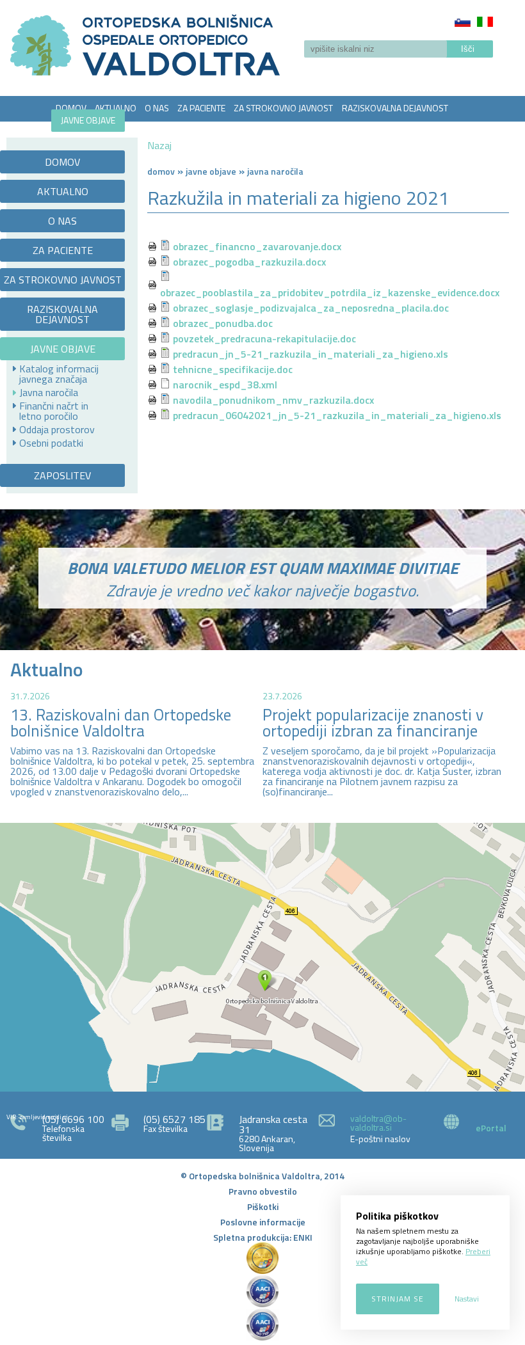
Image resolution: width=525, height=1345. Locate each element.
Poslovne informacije (262, 1222)
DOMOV (71, 108)
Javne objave (211, 171)
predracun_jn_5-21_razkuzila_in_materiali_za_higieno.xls (310, 354)
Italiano (485, 22)
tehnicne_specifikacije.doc (233, 369)
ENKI (302, 1237)
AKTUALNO (115, 108)
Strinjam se (397, 1299)
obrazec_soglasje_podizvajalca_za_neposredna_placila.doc (311, 307)
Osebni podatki (51, 443)
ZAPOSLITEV (152, 124)
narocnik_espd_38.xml (225, 384)
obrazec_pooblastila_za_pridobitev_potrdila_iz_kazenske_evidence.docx (329, 292)
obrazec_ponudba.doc (223, 323)
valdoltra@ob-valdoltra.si (378, 1122)
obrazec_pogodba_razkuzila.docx (249, 261)
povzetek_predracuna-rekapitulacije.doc (264, 338)
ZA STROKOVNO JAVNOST (283, 108)
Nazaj (159, 145)
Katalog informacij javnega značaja (59, 373)
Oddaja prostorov (57, 429)
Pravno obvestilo (263, 1191)
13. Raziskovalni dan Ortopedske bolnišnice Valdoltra (120, 723)
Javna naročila (48, 392)
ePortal (491, 1127)
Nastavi (467, 1299)
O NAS (157, 108)
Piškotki (263, 1206)
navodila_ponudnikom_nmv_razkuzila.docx (273, 400)
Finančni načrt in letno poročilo (53, 411)
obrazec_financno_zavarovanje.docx (257, 246)
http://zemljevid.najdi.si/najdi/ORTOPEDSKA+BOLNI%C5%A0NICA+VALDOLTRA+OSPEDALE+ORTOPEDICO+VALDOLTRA (262, 957)
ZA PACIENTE (201, 108)
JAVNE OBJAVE (88, 120)
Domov (161, 171)
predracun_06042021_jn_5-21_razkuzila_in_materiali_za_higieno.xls (337, 415)
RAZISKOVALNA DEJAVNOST (395, 108)
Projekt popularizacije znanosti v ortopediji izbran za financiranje (372, 723)
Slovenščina (463, 22)
